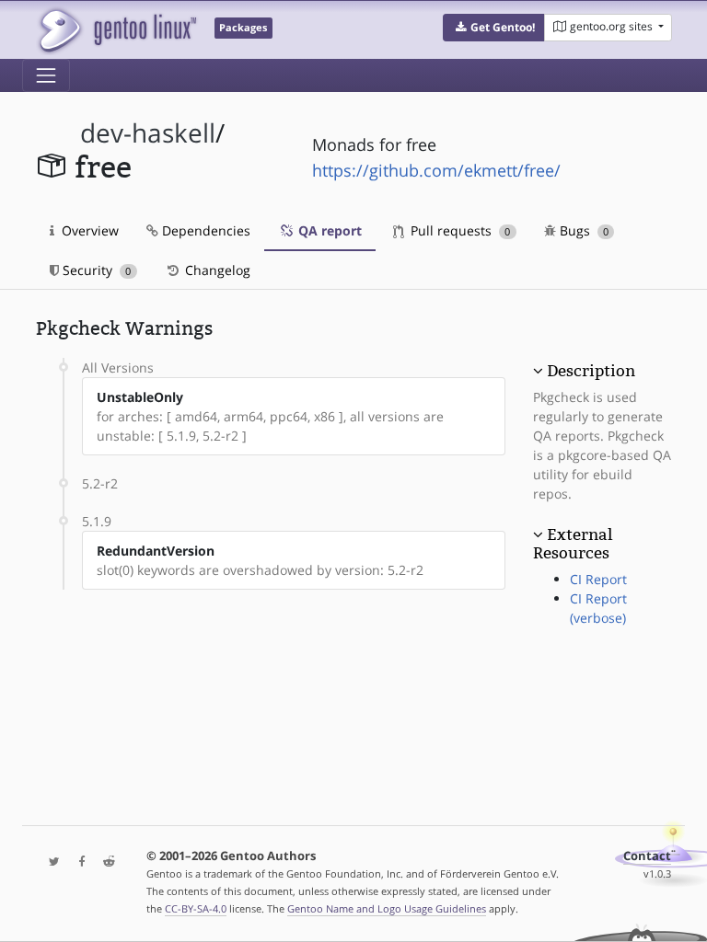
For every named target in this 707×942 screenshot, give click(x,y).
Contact (647, 856)
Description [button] (591, 371)
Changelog (215, 270)
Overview (88, 230)
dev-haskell (147, 133)
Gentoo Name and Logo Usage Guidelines (386, 908)
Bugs (582, 230)
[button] (494, 27)
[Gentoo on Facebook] (77, 862)
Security (95, 270)
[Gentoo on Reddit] (104, 862)
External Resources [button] (572, 543)
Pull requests (458, 230)
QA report (328, 230)
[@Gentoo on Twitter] (50, 862)
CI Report (598, 579)
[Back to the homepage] (116, 30)
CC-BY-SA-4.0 (195, 908)
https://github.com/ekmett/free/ (436, 170)
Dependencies (204, 230)
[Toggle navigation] (46, 75)
